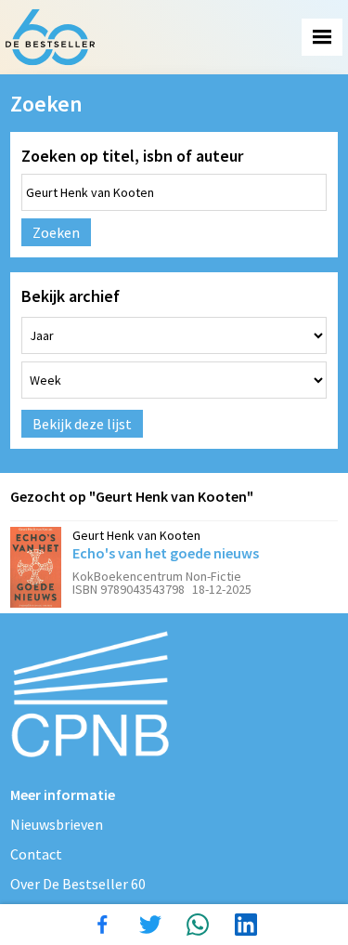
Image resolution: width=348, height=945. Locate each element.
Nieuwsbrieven (56, 824)
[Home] (50, 37)
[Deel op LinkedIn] (246, 924)
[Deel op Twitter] (150, 924)
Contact (36, 854)
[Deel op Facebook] (102, 924)
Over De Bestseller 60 (78, 883)
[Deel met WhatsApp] (197, 924)
